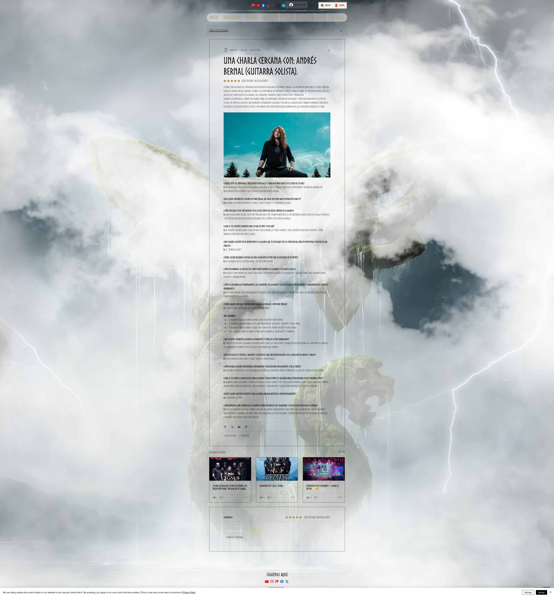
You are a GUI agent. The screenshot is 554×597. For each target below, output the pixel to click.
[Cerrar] (550, 592)
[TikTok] (273, 5)
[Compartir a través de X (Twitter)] (232, 426)
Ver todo (342, 452)
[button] (283, 5)
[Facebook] (263, 5)
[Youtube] (258, 5)
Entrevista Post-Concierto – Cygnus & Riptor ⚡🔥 (322, 487)
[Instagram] (268, 5)
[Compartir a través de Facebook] (225, 426)
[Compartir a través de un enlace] (246, 426)
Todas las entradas (219, 30)
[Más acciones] (328, 50)
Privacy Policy (189, 592)
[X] (278, 5)
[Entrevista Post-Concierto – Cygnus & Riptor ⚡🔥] (324, 469)
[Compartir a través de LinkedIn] (239, 426)
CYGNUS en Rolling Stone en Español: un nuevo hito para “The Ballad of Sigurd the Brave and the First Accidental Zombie (230, 487)
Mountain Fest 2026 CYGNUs (271, 485)
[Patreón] (253, 5)
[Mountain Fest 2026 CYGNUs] (277, 469)
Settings (528, 592)
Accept (541, 592)
